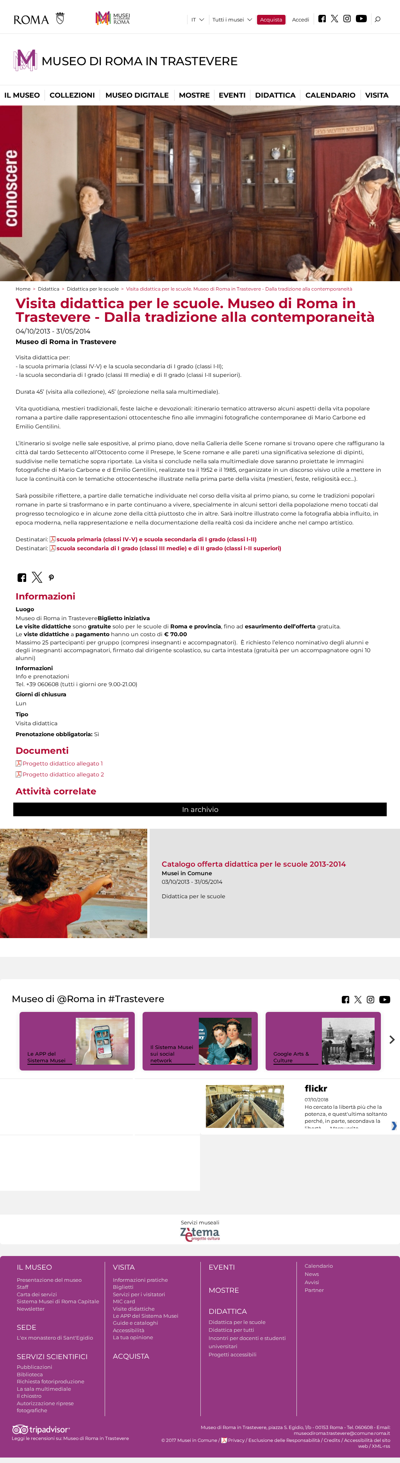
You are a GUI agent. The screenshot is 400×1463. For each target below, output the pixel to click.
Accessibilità (129, 1330)
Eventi (232, 95)
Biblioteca (30, 1374)
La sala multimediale (44, 1389)
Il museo (22, 95)
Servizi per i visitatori (139, 1294)
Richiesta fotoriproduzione (50, 1381)
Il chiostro (29, 1396)
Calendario (330, 95)
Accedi (300, 19)
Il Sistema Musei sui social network (171, 1053)
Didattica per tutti (231, 1330)
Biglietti (123, 1287)
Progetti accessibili (233, 1354)
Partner (314, 1290)
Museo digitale (137, 95)
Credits (332, 1440)
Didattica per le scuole (93, 289)
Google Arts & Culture (291, 1057)
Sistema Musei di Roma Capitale (58, 1301)
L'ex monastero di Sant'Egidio (55, 1338)
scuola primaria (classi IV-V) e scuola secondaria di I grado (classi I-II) (157, 539)
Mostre (194, 95)
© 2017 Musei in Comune (189, 1440)
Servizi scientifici (52, 1356)
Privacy (236, 1440)
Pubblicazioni (34, 1367)
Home (23, 289)
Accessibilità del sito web (367, 1443)
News (312, 1274)
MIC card (124, 1301)
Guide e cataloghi (135, 1323)
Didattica (275, 95)
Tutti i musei (228, 19)
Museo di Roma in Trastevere (139, 61)
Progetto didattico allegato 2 (63, 774)
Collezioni (72, 95)
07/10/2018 (346, 1114)
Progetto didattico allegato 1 (63, 763)
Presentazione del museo (49, 1280)
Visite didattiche (134, 1309)
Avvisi (312, 1282)
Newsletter (31, 1309)
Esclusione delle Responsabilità (284, 1440)
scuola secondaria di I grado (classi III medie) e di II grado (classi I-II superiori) (170, 548)
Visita (377, 95)
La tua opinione (133, 1337)
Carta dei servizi (37, 1294)
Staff (22, 1287)
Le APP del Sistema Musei (46, 1057)
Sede (26, 1327)
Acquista (271, 19)
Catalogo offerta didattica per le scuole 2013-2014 (254, 864)
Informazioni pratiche (140, 1280)
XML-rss (381, 1446)
